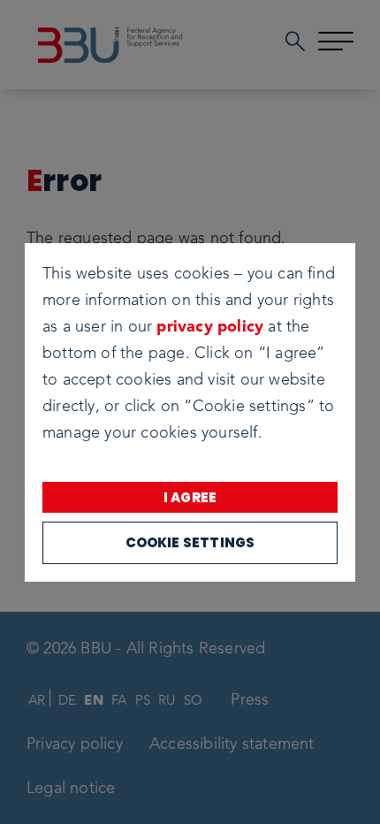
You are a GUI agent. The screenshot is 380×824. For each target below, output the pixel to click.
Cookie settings (190, 542)
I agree (190, 497)
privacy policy (209, 327)
